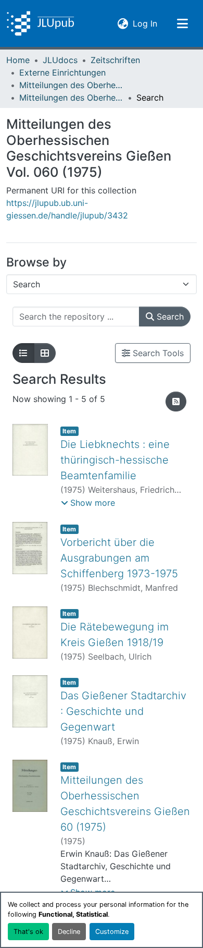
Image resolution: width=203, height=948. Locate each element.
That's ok (28, 931)
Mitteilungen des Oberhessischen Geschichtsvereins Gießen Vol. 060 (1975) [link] (71, 97)
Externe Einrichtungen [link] (62, 72)
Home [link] (18, 60)
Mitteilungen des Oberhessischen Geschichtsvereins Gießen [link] (71, 85)
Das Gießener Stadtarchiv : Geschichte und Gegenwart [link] (123, 711)
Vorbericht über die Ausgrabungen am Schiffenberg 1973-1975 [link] (119, 558)
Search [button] (169, 316)
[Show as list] (23, 353)
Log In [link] (145, 23)
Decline (69, 931)
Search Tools (157, 353)
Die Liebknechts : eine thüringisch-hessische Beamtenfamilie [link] (115, 460)
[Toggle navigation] (182, 23)
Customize (112, 931)
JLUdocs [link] (60, 60)
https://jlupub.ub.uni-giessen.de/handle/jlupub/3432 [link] (67, 209)
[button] (40, 23)
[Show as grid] (45, 353)
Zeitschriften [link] (115, 60)
